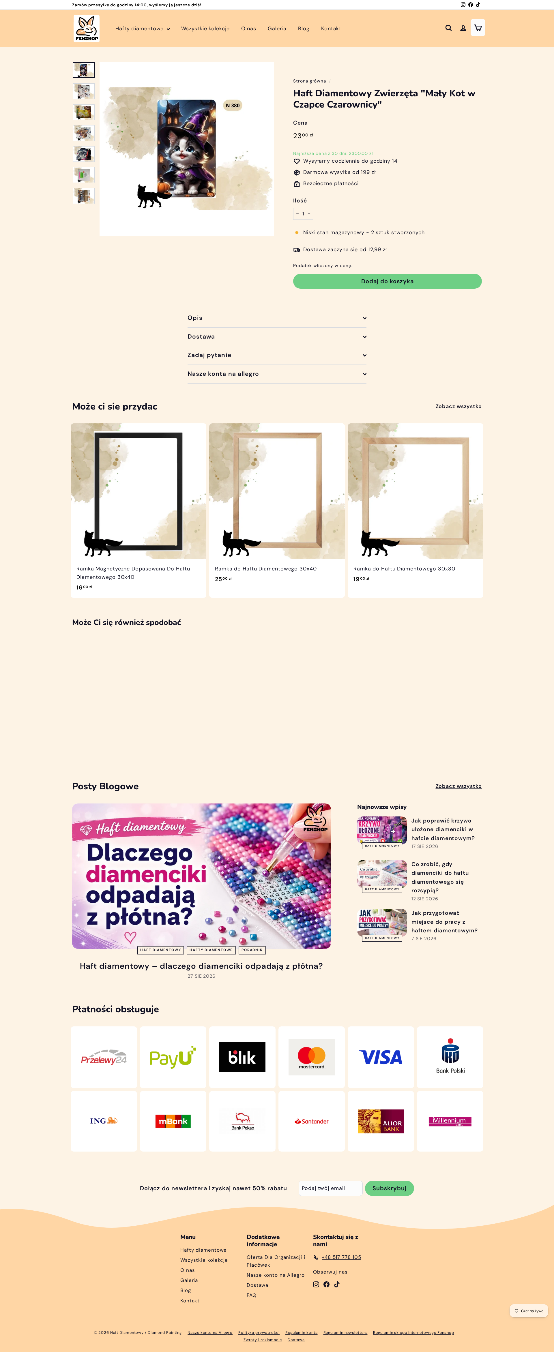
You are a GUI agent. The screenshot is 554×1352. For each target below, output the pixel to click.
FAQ (252, 1295)
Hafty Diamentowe (211, 950)
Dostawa (201, 337)
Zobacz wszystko (459, 406)
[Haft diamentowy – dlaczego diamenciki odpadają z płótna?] (201, 876)
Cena (300, 122)
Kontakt (331, 28)
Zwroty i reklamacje (263, 1339)
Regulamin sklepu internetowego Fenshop (413, 1332)
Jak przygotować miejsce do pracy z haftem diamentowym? (444, 921)
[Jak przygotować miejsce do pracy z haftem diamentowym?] (382, 923)
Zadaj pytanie (209, 355)
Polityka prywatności (259, 1332)
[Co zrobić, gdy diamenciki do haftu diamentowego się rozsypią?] (382, 874)
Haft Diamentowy (160, 950)
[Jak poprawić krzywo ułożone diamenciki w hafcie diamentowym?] (382, 830)
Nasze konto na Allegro (276, 1275)
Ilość (300, 200)
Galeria (277, 28)
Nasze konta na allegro (223, 374)
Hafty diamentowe (140, 28)
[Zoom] (187, 149)
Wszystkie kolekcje (205, 28)
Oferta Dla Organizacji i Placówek (276, 1261)
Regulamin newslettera (345, 1332)
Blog (304, 28)
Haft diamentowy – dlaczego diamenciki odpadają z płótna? (201, 966)
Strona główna (309, 81)
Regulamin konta (301, 1332)
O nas (249, 28)
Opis (195, 318)
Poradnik (252, 950)
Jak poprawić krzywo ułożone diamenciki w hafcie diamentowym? (443, 829)
